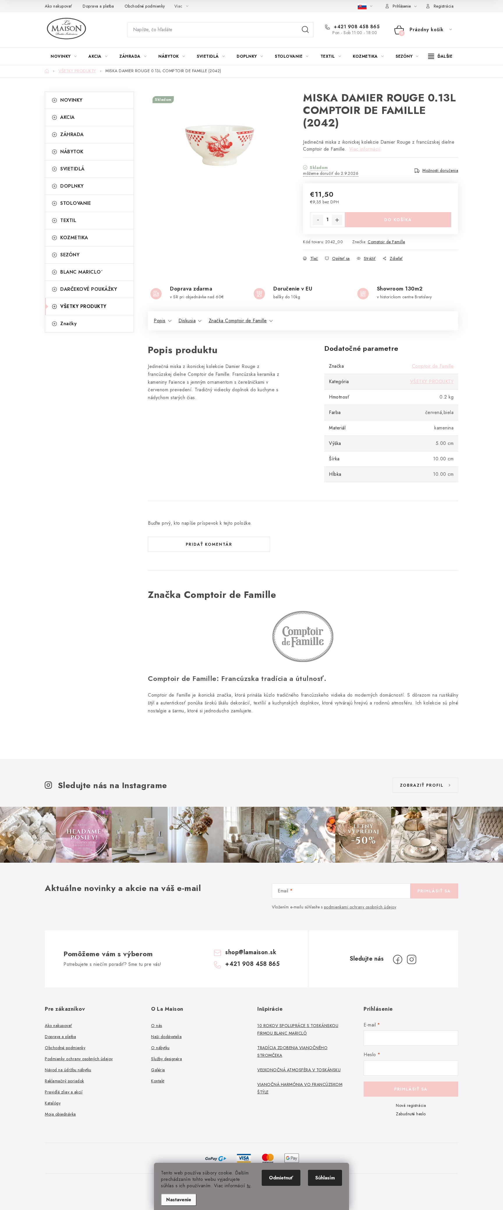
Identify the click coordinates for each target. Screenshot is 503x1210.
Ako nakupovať (58, 6)
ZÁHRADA (72, 134)
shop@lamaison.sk (250, 952)
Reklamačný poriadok (64, 1081)
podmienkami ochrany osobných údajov (360, 907)
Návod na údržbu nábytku (68, 1070)
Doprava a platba (98, 6)
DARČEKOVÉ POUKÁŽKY (88, 289)
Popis (160, 320)
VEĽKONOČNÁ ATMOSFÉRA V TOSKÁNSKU (299, 1070)
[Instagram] (411, 959)
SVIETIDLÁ (72, 168)
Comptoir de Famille (386, 242)
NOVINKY (71, 100)
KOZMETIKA (74, 237)
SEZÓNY (69, 254)
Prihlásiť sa (434, 891)
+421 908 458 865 (356, 27)
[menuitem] (63, 56)
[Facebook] (397, 959)
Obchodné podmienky (145, 6)
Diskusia (187, 320)
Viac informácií (365, 149)
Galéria (158, 1070)
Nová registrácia (411, 1105)
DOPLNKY (72, 186)
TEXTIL (68, 220)
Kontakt (157, 1081)
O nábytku (160, 1048)
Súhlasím (325, 1177)
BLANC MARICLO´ (81, 272)
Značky (68, 323)
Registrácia (444, 6)
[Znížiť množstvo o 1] (318, 220)
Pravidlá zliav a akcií (63, 1092)
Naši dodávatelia (166, 1037)
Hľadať (305, 29)
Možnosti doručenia (440, 170)
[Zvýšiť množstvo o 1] (337, 220)
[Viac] (440, 56)
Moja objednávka (60, 1114)
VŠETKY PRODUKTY (83, 306)
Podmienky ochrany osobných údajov (79, 1059)
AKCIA (67, 117)
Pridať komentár (209, 544)
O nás (156, 1025)
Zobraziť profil (422, 785)
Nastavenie (178, 1199)
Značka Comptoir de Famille (238, 320)
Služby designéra (166, 1059)
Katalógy (53, 1103)
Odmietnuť (281, 1177)
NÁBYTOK (72, 151)
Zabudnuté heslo (411, 1114)
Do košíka (398, 220)
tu (249, 1185)
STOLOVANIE (75, 203)
